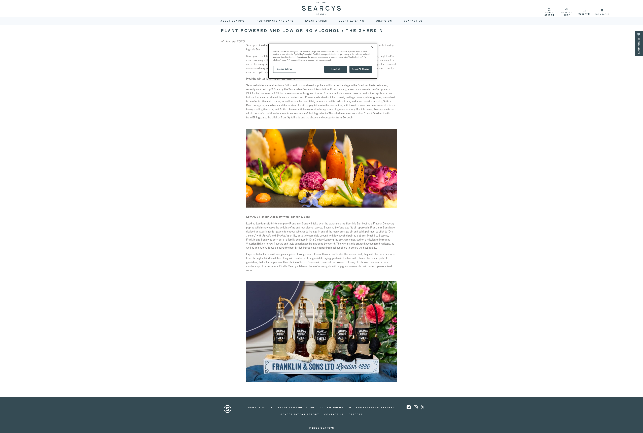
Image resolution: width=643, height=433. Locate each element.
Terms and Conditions (296, 408)
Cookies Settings (284, 69)
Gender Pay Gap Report (299, 415)
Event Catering (351, 21)
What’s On (384, 21)
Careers (356, 415)
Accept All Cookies (360, 69)
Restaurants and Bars (275, 21)
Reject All (335, 69)
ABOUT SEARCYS (233, 21)
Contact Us (413, 21)
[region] (322, 61)
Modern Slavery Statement (372, 408)
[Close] (372, 47)
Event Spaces (316, 21)
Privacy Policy (260, 408)
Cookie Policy (332, 408)
